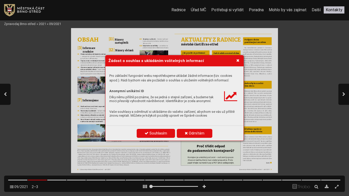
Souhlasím (157, 133)
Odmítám (196, 133)
